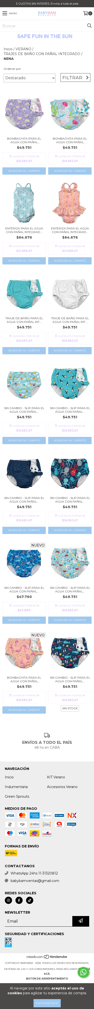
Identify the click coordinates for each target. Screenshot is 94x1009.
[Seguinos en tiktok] (29, 900)
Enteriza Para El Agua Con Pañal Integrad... (24, 230)
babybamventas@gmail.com (35, 881)
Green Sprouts (17, 796)
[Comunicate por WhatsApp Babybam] (83, 972)
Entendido (47, 1003)
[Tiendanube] (47, 958)
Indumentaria (16, 787)
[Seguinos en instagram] (8, 900)
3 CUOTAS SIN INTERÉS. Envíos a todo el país (47, 3)
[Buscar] (89, 26)
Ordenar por (12, 69)
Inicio (8, 49)
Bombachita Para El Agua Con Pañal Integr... (24, 140)
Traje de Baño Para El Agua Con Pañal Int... (24, 320)
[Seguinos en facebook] (19, 900)
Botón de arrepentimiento (47, 978)
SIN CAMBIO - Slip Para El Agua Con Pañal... (24, 409)
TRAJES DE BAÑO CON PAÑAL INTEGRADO (42, 54)
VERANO (23, 49)
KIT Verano (56, 777)
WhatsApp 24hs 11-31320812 (34, 873)
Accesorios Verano (62, 787)
